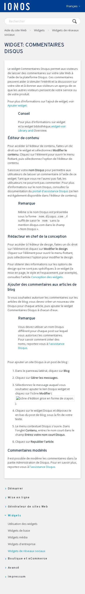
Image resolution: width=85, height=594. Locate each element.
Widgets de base (19, 530)
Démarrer (15, 489)
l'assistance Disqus (42, 467)
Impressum (17, 577)
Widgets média (17, 537)
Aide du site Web (15, 30)
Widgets (39, 30)
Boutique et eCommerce (27, 559)
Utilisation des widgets (22, 524)
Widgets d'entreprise (22, 544)
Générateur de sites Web (28, 507)
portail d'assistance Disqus (50, 191)
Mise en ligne (19, 497)
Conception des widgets (47, 277)
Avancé (13, 568)
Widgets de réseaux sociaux (26, 551)
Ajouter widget (17, 105)
